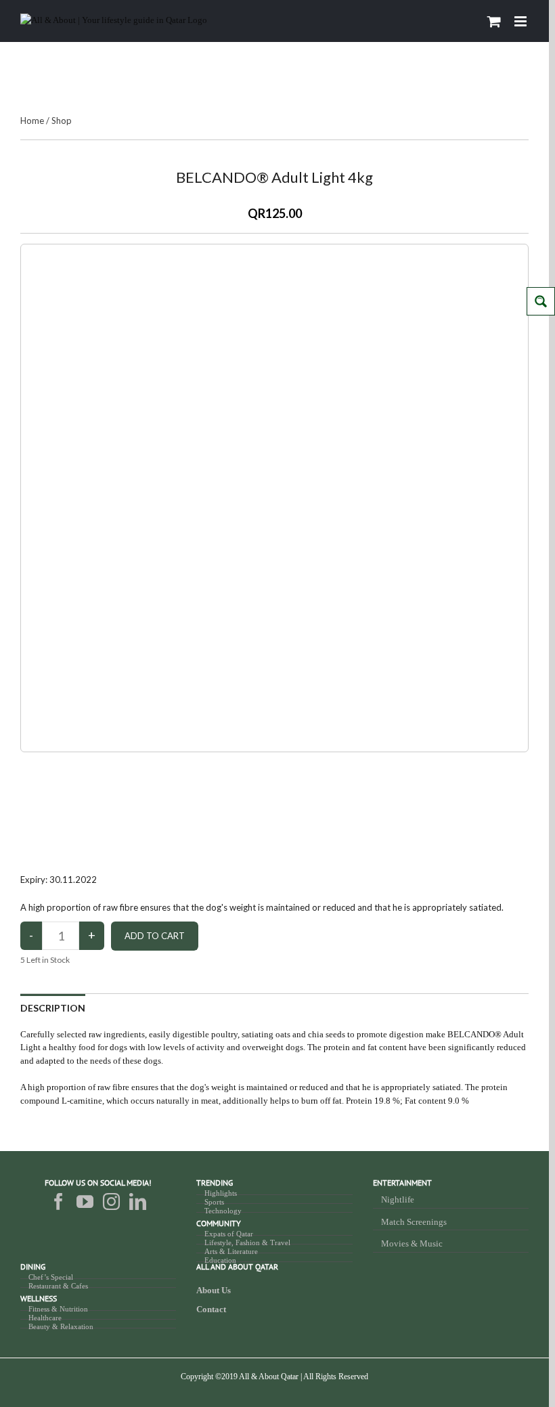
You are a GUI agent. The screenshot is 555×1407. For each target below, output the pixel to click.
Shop (61, 120)
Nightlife (397, 1199)
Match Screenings (414, 1222)
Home (32, 120)
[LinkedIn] (137, 1201)
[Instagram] (111, 1201)
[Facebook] (58, 1201)
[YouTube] (84, 1201)
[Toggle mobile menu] (521, 21)
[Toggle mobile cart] (494, 21)
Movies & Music (412, 1243)
